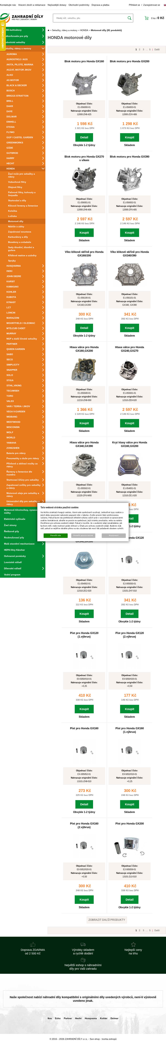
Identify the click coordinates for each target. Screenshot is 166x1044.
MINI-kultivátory (13, 30)
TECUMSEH (12, 390)
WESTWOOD (13, 422)
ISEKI (9, 271)
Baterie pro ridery (16, 453)
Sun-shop (95, 1039)
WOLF (9, 432)
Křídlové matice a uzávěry (22, 255)
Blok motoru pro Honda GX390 (129, 156)
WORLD (10, 437)
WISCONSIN (12, 427)
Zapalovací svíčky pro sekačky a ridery (23, 486)
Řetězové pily (11, 531)
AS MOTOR (12, 80)
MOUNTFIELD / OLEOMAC (20, 323)
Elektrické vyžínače (14, 519)
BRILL (9, 101)
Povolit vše (55, 535)
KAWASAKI (12, 286)
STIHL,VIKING (14, 385)
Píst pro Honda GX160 (84, 728)
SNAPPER (11, 370)
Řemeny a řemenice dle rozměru (19, 473)
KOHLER (11, 292)
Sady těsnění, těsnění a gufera (21, 249)
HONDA (10, 168)
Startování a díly (17, 200)
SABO (9, 354)
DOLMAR (11, 116)
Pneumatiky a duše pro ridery (22, 458)
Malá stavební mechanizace (19, 543)
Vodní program (12, 574)
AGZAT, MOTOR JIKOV (18, 69)
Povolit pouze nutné (83, 535)
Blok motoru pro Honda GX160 (84, 61)
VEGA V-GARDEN (15, 411)
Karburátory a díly (18, 237)
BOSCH (10, 90)
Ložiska (12, 216)
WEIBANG (11, 416)
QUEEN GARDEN (15, 349)
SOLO (9, 375)
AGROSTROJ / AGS (17, 59)
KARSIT (10, 281)
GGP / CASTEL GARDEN (19, 137)
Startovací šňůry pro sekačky (22, 480)
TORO (9, 396)
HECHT (10, 163)
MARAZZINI (12, 318)
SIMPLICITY (12, 364)
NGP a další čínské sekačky (21, 338)
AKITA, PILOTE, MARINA (19, 64)
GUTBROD (12, 153)
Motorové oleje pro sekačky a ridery (22, 494)
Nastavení (114, 535)
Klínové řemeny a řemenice (23, 205)
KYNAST (11, 302)
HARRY (10, 158)
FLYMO (10, 132)
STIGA (9, 380)
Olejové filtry (15, 187)
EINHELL (11, 121)
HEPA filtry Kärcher (14, 550)
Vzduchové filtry (17, 182)
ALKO (9, 75)
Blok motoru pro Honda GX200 (129, 61)
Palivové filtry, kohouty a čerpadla (22, 194)
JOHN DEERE (13, 276)
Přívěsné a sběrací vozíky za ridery (22, 465)
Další (157, 49)
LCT (8, 307)
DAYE (9, 111)
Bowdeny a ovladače (19, 242)
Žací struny (10, 525)
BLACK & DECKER (16, 85)
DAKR (9, 106)
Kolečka (12, 211)
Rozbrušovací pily (14, 537)
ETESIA (10, 127)
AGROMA (11, 54)
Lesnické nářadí (13, 562)
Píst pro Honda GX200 (129, 823)
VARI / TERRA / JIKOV (18, 406)
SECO (9, 359)
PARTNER (11, 344)
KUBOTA (11, 297)
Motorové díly (15, 221)
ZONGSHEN (12, 448)
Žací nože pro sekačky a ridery (21, 175)
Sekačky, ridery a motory (17, 48)
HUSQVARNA (13, 266)
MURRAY (11, 333)
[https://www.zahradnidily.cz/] (21, 18)
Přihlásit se (134, 5)
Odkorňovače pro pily (16, 36)
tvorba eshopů (109, 1039)
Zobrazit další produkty (107, 919)
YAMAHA (11, 442)
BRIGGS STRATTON (17, 95)
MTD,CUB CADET (15, 328)
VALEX (10, 401)
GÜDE (9, 147)
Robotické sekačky (14, 42)
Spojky (12, 260)
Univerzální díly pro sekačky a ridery (23, 502)
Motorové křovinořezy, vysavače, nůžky (22, 511)
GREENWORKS (14, 142)
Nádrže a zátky (16, 226)
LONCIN (10, 312)
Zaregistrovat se (151, 5)
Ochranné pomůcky (15, 556)
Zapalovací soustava (19, 231)
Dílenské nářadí (12, 568)
